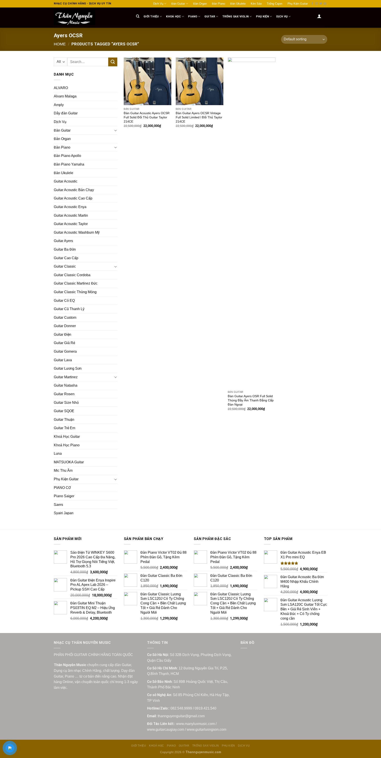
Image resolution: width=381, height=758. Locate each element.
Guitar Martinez (66, 377)
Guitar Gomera (65, 351)
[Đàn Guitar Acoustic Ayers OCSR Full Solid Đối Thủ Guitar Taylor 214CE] (147, 81)
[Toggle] (115, 130)
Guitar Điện (62, 334)
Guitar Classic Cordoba (72, 275)
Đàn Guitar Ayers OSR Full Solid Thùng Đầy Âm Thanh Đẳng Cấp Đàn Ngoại (251, 400)
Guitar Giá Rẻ (64, 343)
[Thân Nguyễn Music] (90, 17)
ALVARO (61, 88)
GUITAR (209, 16)
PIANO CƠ (62, 488)
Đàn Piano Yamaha (69, 164)
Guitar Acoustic (65, 181)
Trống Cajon (274, 3)
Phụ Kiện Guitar (298, 3)
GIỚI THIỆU (151, 16)
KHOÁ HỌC (173, 16)
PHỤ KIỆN (262, 16)
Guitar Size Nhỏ (66, 402)
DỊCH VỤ (282, 16)
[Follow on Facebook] (312, 3)
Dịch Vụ (158, 3)
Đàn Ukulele (238, 3)
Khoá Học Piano (67, 445)
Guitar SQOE (64, 411)
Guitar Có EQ (64, 300)
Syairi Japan (63, 513)
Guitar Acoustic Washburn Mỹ (77, 232)
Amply (59, 105)
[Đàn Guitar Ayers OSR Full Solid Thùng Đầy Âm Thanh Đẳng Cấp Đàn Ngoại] (251, 223)
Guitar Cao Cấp (66, 258)
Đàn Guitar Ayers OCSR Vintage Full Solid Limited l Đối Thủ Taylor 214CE (199, 117)
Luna (58, 453)
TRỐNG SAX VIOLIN (235, 16)
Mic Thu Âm (63, 470)
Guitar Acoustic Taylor (71, 224)
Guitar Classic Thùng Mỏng (75, 292)
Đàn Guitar (178, 3)
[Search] (138, 16)
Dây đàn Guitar (66, 113)
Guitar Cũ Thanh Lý (69, 309)
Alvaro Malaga (65, 96)
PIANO (192, 16)
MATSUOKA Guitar (69, 462)
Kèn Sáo (256, 3)
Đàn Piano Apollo (67, 156)
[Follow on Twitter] (320, 3)
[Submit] (112, 62)
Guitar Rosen (64, 394)
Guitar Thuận (64, 419)
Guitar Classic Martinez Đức (75, 283)
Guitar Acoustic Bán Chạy (74, 190)
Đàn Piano (218, 3)
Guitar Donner (65, 326)
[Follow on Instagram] (316, 3)
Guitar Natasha (65, 385)
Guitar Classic (65, 266)
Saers (58, 505)
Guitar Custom (65, 317)
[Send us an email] (325, 3)
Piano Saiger (64, 496)
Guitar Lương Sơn (68, 368)
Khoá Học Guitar (67, 436)
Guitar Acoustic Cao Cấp (73, 198)
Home (60, 44)
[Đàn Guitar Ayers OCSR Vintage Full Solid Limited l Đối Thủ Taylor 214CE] (199, 81)
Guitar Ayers (63, 241)
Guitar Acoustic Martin (71, 215)
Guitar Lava (63, 360)
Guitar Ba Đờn (65, 249)
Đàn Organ (200, 3)
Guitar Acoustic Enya (70, 207)
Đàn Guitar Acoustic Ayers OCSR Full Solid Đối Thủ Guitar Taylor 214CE (147, 117)
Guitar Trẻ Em (64, 428)
